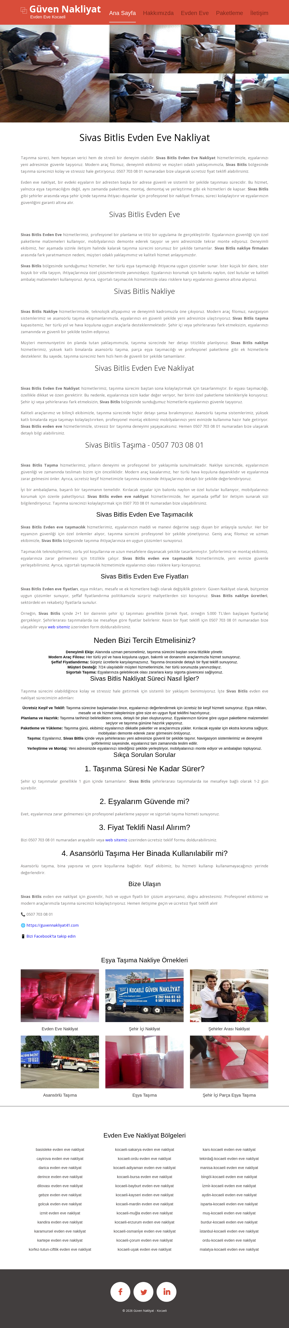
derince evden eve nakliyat (60, 1177)
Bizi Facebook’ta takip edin (51, 936)
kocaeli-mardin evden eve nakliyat (144, 1204)
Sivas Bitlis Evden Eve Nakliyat (144, 368)
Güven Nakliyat (65, 9)
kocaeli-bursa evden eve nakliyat (144, 1177)
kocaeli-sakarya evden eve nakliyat (144, 1149)
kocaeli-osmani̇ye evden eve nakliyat (145, 1231)
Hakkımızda (158, 13)
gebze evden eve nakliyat (60, 1195)
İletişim (259, 13)
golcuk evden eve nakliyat (60, 1204)
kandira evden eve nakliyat (60, 1222)
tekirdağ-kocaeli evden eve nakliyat (229, 1159)
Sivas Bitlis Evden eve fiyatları (145, 576)
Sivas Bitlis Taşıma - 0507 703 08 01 (144, 445)
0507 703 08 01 (130, 171)
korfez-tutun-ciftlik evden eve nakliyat (60, 1249)
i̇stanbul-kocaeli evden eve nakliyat (229, 1231)
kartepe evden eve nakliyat (60, 1240)
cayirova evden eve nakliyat (60, 1159)
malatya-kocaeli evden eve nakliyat (229, 1249)
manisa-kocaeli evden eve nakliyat (229, 1168)
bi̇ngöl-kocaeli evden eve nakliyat (229, 1177)
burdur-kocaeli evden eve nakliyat (229, 1222)
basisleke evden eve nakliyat (60, 1149)
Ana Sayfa (122, 13)
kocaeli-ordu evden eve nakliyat (144, 1159)
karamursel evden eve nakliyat (60, 1231)
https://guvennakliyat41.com (52, 925)
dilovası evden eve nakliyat (60, 1186)
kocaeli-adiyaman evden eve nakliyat (144, 1168)
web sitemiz (59, 626)
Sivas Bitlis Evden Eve (144, 214)
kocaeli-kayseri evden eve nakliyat (144, 1195)
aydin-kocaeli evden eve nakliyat (229, 1195)
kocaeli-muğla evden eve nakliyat (145, 1213)
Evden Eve (195, 13)
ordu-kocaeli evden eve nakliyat (229, 1240)
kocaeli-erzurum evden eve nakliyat (144, 1222)
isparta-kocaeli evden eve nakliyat (229, 1204)
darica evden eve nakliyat (60, 1168)
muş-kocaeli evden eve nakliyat (229, 1213)
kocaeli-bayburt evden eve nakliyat (144, 1186)
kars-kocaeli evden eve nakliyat (229, 1149)
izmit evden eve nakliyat (60, 1213)
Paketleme (229, 13)
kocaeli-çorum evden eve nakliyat (144, 1240)
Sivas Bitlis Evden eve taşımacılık (144, 514)
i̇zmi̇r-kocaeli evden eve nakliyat (229, 1186)
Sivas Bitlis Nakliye (144, 291)
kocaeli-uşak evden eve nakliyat (144, 1249)
